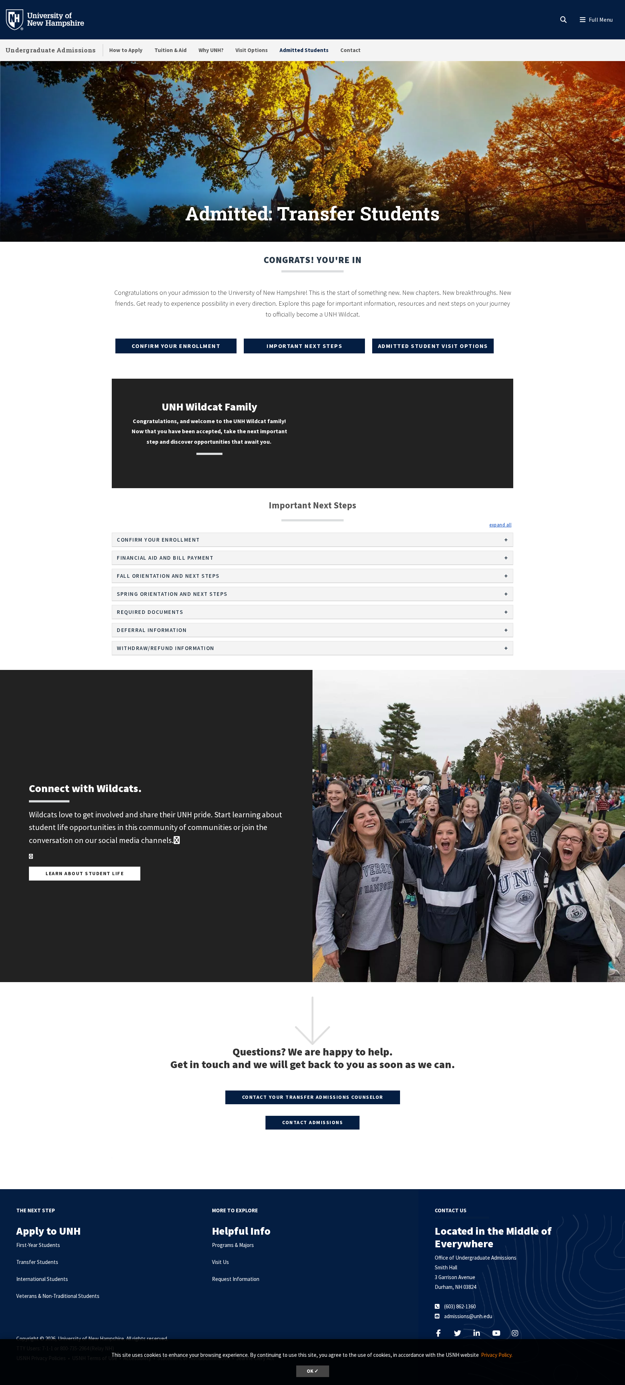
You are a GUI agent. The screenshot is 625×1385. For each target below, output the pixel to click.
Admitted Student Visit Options (433, 345)
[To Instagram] (519, 1333)
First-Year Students (38, 1245)
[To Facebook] (177, 840)
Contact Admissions (312, 1122)
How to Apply (126, 50)
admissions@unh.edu (468, 1316)
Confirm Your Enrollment (176, 345)
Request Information (235, 1279)
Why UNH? (211, 50)
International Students (42, 1279)
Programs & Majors (233, 1245)
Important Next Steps (304, 345)
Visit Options (251, 50)
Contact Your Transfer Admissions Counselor (312, 1097)
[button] (500, 525)
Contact (350, 50)
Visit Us (220, 1262)
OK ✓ (313, 1371)
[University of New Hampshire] (50, 19)
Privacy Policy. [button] (497, 1354)
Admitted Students (304, 50)
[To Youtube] (500, 1333)
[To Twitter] (462, 1333)
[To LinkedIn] (481, 1333)
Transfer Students (37, 1262)
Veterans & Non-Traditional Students (57, 1295)
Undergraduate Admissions (50, 50)
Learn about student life (85, 873)
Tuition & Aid (170, 50)
